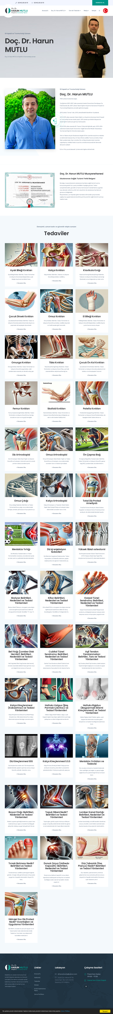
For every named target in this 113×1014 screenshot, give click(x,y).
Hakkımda (37, 977)
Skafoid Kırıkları (56, 408)
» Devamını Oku (21, 283)
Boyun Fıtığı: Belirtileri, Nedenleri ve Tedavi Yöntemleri (21, 815)
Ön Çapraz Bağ (91, 454)
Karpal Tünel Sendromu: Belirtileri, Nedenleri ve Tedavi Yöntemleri (92, 601)
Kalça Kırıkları (56, 270)
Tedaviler (37, 981)
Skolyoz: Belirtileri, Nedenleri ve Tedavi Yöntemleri (21, 600)
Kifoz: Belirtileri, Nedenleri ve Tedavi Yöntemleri (56, 600)
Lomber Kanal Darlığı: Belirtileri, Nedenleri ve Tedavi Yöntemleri (92, 815)
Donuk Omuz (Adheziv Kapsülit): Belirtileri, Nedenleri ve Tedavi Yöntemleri (56, 867)
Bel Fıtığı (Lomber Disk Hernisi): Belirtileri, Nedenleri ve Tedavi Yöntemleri (21, 655)
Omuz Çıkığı (21, 500)
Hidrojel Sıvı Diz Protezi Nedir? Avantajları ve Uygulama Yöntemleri (21, 922)
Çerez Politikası (65, 1011)
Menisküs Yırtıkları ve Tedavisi (92, 762)
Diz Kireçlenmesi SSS (21, 761)
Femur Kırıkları (21, 408)
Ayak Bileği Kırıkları (21, 270)
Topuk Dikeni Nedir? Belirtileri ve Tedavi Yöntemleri (56, 815)
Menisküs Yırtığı (21, 549)
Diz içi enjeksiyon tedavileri (56, 550)
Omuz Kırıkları (56, 316)
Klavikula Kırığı (91, 270)
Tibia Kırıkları (56, 362)
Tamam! (105, 1011)
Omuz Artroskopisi (56, 454)
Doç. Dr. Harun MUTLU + (58, 10)
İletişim (94, 10)
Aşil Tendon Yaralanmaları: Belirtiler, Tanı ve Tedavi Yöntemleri (91, 655)
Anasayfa (45, 10)
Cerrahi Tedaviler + (75, 10)
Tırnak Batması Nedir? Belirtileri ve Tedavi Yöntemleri (21, 866)
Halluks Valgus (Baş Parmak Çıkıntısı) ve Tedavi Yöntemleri (56, 708)
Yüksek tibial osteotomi (91, 549)
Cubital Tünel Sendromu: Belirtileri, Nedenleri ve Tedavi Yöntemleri (56, 655)
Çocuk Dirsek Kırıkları (21, 316)
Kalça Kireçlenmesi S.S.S (56, 761)
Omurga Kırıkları (21, 362)
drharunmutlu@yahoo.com (67, 974)
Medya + (86, 10)
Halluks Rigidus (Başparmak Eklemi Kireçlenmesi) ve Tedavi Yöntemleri (92, 709)
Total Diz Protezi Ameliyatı (92, 502)
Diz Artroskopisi (21, 454)
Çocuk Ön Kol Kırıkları (91, 362)
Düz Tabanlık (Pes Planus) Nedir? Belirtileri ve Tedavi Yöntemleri (91, 866)
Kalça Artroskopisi (56, 500)
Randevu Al (100, 2)
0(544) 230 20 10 (23, 3)
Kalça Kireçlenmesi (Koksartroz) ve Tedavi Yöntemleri (21, 708)
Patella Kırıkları (92, 408)
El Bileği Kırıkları (92, 316)
